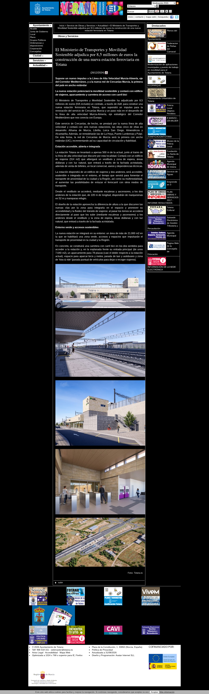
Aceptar (154, 692)
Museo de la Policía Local (173, 144)
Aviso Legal (37, 652)
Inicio (62, 25)
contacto (139, 17)
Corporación (36, 48)
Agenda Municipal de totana (171, 164)
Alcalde (33, 28)
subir (60, 582)
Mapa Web (65, 652)
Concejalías (35, 51)
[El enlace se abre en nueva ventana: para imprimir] (106, 72)
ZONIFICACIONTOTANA (160, 136)
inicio (131, 17)
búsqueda (163, 17)
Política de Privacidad (102, 650)
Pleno (32, 37)
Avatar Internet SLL (125, 655)
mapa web (151, 17)
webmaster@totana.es (62, 650)
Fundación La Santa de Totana (173, 154)
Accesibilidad (51, 652)
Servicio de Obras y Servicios (81, 25)
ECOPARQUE (154, 85)
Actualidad (103, 25)
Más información (167, 692)
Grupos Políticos (38, 40)
